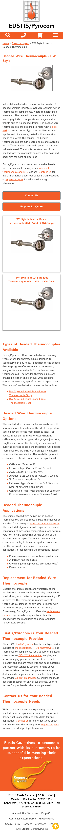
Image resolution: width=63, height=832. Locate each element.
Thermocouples (20, 43)
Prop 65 (45, 813)
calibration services (25, 678)
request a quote (14, 179)
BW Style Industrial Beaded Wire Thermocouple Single (27, 393)
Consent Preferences (34, 824)
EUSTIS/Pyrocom (31, 26)
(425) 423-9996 (21, 803)
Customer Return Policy (22, 818)
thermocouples (23, 648)
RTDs (36, 648)
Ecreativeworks (39, 829)
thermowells (47, 648)
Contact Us (31, 195)
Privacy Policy (46, 818)
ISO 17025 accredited (30, 655)
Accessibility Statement (25, 813)
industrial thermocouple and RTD (26, 170)
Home (6, 43)
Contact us (45, 172)
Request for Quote (31, 206)
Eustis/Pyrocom (24, 644)
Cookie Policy (12, 824)
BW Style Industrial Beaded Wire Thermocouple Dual (27, 401)
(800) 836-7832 (44, 803)
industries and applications (44, 523)
